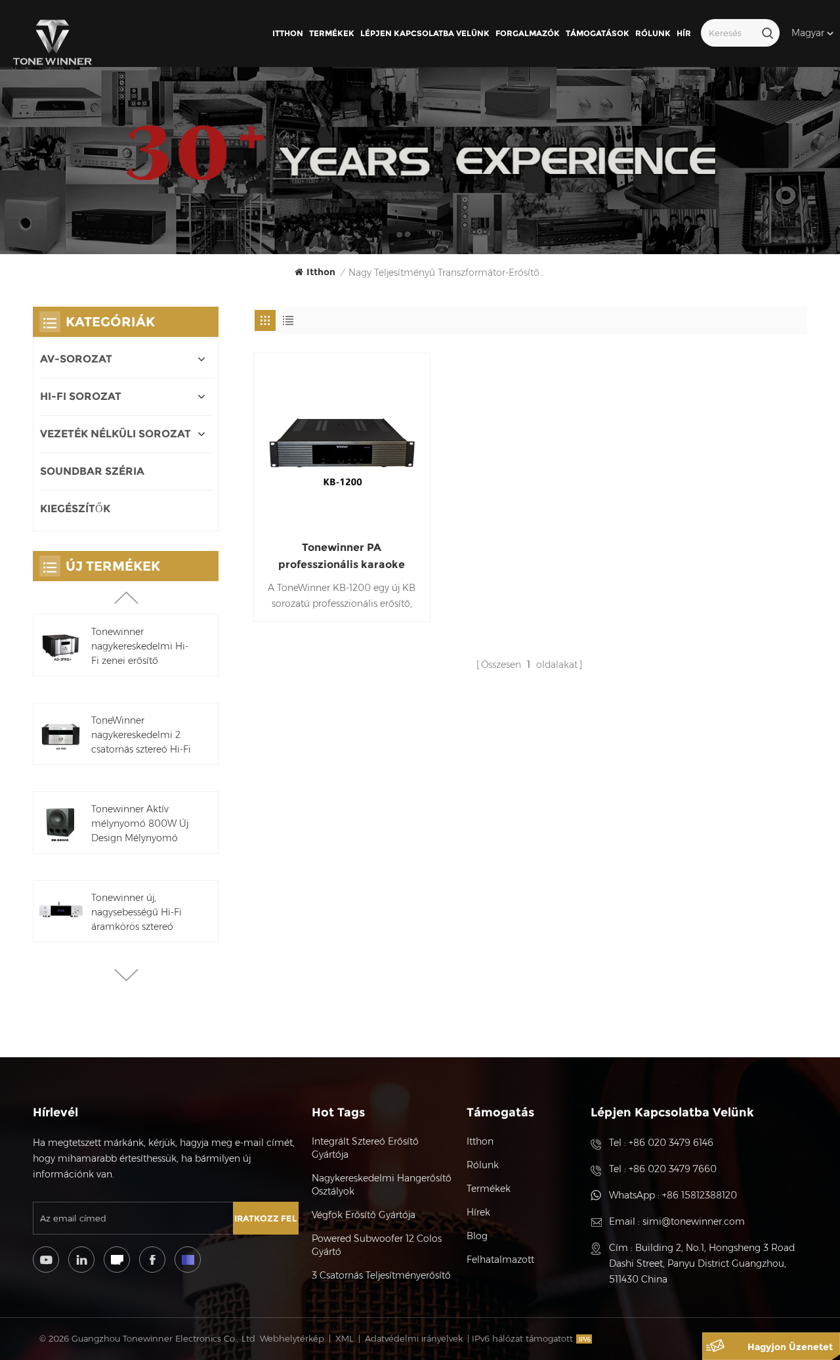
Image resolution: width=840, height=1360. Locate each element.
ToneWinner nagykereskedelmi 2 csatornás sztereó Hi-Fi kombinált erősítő (141, 735)
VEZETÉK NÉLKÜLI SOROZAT (115, 434)
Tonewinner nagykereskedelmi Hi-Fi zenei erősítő (139, 646)
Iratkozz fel (265, 1218)
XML (344, 1338)
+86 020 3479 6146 (671, 1143)
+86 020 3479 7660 (673, 1169)
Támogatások (597, 33)
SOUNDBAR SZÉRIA (92, 471)
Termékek (331, 33)
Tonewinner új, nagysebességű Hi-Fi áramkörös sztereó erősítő (136, 913)
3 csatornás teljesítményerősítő (381, 1275)
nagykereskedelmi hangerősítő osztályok (382, 1184)
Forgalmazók (527, 33)
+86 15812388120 (699, 1195)
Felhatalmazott (500, 1259)
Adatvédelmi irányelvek (414, 1338)
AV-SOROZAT (76, 359)
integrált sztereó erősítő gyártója (365, 1147)
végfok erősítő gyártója (363, 1215)
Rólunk (653, 33)
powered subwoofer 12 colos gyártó (377, 1245)
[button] (126, 975)
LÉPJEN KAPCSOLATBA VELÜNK (425, 33)
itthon (287, 33)
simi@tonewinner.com (693, 1221)
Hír (684, 33)
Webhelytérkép (292, 1338)
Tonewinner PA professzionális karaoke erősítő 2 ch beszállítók (341, 557)
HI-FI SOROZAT (80, 396)
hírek (478, 1212)
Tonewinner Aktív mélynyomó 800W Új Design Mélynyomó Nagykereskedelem (139, 824)
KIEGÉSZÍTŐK (75, 508)
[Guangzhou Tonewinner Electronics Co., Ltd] (52, 42)
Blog (477, 1236)
